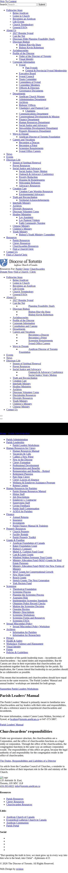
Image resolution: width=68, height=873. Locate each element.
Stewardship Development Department (38, 128)
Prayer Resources (21, 165)
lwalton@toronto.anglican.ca (24, 719)
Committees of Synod (30, 82)
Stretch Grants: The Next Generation (31, 580)
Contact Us (12, 251)
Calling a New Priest (23, 456)
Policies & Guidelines (17, 652)
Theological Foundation (25, 589)
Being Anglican (20, 13)
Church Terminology (23, 24)
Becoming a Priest (28, 145)
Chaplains (30, 110)
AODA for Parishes (22, 511)
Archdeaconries (20, 50)
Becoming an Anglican (24, 18)
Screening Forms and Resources (29, 617)
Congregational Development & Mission (39, 116)
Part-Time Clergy (21, 476)
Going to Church (21, 16)
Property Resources (16, 528)
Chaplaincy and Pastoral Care (34, 108)
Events (9, 157)
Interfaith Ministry (22, 203)
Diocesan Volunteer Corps (26, 211)
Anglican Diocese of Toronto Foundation (39, 136)
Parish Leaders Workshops (26, 445)
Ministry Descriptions (23, 612)
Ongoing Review (21, 609)
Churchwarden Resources (25, 246)
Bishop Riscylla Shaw (30, 44)
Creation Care (20, 188)
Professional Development (26, 465)
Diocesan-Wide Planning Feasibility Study (34, 39)
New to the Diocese (22, 459)
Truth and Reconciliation (25, 197)
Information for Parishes (25, 632)
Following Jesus (14, 10)
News (9, 154)
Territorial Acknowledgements (34, 200)
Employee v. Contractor (24, 500)
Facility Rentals (20, 534)
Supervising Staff (21, 502)
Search (3, 4)
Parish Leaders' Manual (11, 724)
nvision (19, 869)
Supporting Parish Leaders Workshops (19, 688)
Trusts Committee (28, 79)
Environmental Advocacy (31, 194)
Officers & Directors (29, 87)
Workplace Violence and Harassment (24, 643)
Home (3, 433)
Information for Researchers (26, 635)
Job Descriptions (21, 497)
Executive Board (27, 73)
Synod (22, 64)
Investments (19, 523)
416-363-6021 (7, 786)
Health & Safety (14, 640)
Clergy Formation (21, 462)
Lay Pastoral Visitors (29, 220)
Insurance (17, 520)
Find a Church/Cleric (23, 249)
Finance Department (29, 119)
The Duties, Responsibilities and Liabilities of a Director (28, 761)
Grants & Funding (15, 540)
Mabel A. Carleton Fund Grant (28, 551)
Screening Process (22, 592)
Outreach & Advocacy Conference (36, 174)
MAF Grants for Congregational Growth (33, 571)
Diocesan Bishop (21, 41)
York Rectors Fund (22, 583)
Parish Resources (21, 240)
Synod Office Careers (30, 151)
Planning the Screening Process (28, 594)
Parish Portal (12, 825)
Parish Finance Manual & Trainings (30, 525)
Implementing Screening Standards (30, 600)
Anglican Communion (17, 822)
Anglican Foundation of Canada (29, 543)
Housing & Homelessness (32, 180)
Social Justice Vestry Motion (33, 171)
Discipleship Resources (24, 395)
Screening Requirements (31, 148)
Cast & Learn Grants (23, 554)
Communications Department (33, 113)
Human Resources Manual (26, 451)
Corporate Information (24, 62)
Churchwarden (37, 269)
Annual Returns (20, 517)
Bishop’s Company (22, 548)
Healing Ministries (22, 214)
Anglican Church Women (32, 96)
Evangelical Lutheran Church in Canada (26, 819)
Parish (19, 269)
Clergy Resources (21, 243)
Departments (19, 93)
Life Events (18, 21)
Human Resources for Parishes (21, 488)
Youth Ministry (20, 231)
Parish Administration (19, 433)
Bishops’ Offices (27, 105)
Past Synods (31, 67)
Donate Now (6, 271)
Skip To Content (8, 1)
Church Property (21, 531)
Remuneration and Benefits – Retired (31, 471)
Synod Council (26, 76)
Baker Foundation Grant (25, 546)
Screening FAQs (21, 620)
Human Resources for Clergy (21, 448)
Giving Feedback (21, 505)
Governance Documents (31, 90)
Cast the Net (19, 36)
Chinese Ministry (21, 226)
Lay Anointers (26, 217)
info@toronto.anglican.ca (27, 786)
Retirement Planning (23, 474)
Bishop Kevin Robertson (31, 47)
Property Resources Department (35, 131)
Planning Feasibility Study (41, 306)
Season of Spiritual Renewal (27, 162)
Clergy (25, 269)
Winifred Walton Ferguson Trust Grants (32, 557)
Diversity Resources (23, 208)
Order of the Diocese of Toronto (35, 56)
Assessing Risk (20, 597)
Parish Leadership (15, 442)
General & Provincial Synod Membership (46, 70)
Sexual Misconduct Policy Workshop (31, 626)
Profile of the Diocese (23, 53)
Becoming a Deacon (29, 142)
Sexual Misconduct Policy (19, 623)
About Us (11, 30)
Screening (11, 586)
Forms (9, 649)
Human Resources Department (34, 122)
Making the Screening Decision (28, 606)
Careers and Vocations (24, 139)
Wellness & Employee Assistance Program (34, 482)
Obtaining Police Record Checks (29, 603)
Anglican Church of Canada (20, 817)
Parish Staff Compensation (26, 508)
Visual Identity (26, 59)
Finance (10, 514)
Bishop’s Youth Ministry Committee (37, 234)
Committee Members (29, 85)
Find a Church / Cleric (25, 271)
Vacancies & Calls (22, 453)
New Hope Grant (21, 574)
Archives (23, 102)
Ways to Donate (21, 134)
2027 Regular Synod (23, 33)
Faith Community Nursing (32, 223)
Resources (11, 237)
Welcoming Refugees (29, 182)
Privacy (10, 638)
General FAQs (20, 27)
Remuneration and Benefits (26, 468)
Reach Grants (19, 577)
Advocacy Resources (29, 185)
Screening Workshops (23, 615)
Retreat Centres (20, 485)
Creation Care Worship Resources (36, 191)
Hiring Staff (19, 494)
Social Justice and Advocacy (33, 125)
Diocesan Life (13, 159)
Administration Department (32, 99)
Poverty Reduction (28, 177)
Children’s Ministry (22, 228)
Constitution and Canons (25, 326)
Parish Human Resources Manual (29, 491)
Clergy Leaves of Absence (26, 479)
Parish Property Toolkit (24, 537)
